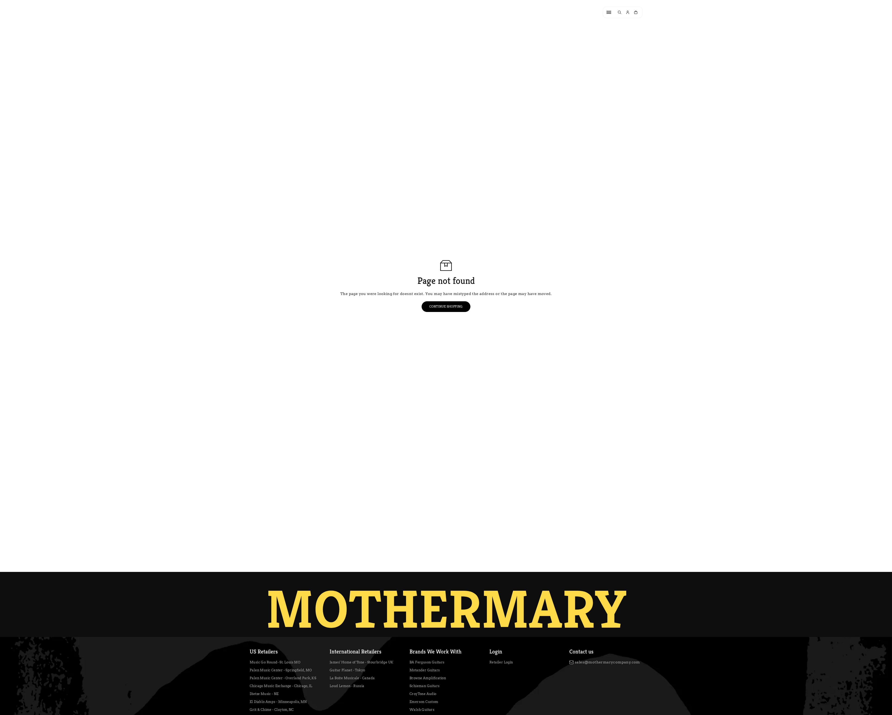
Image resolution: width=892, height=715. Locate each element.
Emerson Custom (424, 702)
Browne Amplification (428, 678)
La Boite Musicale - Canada (352, 678)
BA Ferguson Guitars (427, 662)
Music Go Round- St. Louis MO (275, 662)
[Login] (627, 12)
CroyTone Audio (423, 694)
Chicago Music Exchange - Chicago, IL (281, 686)
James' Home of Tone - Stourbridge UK (361, 662)
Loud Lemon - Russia (347, 686)
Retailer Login (501, 662)
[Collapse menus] (608, 12)
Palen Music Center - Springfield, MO (281, 670)
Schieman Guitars (424, 686)
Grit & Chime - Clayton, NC (272, 710)
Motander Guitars (425, 670)
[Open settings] (619, 12)
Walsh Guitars (422, 710)
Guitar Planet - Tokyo (347, 670)
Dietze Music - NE (264, 694)
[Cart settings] (635, 12)
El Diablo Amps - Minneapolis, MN (278, 702)
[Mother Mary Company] (273, 12)
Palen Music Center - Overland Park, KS (283, 678)
